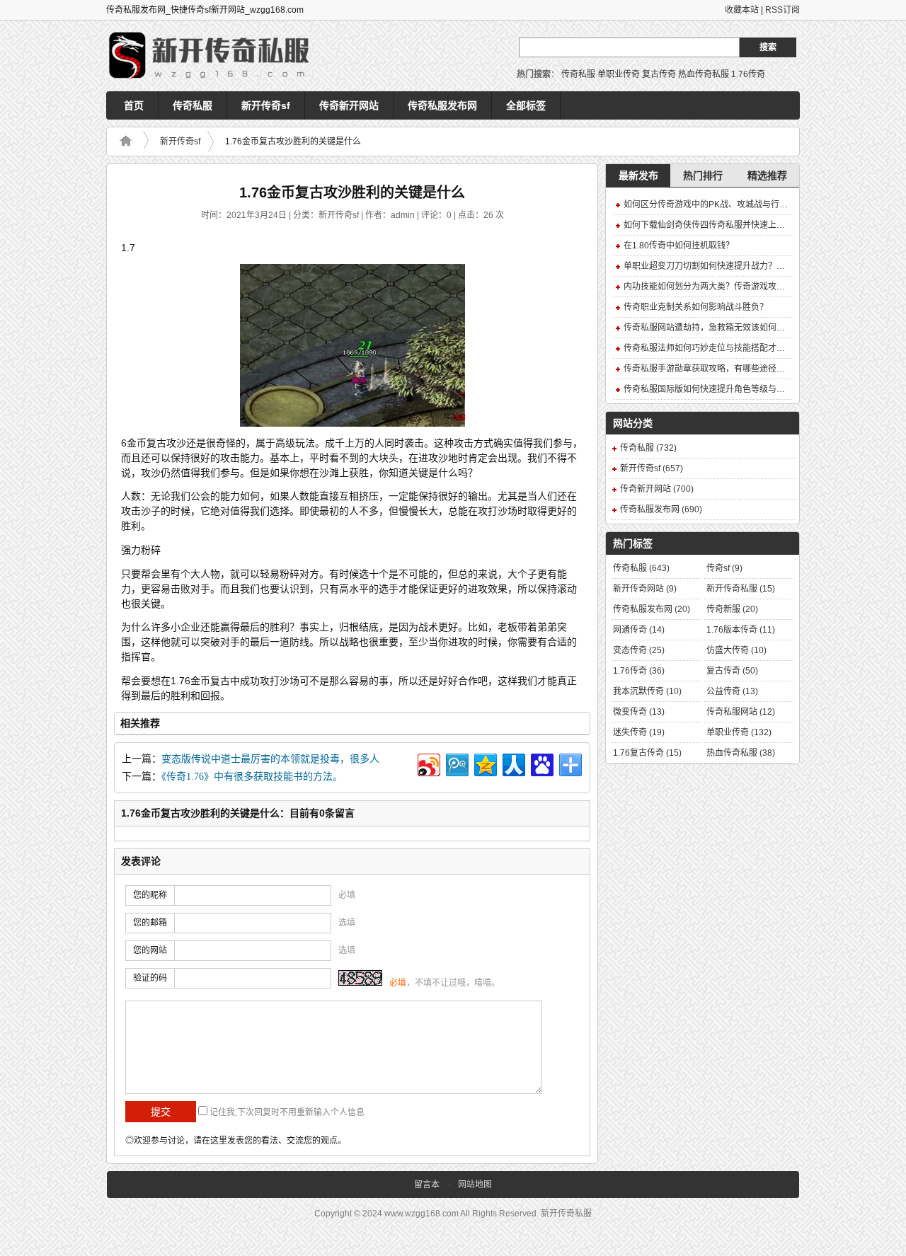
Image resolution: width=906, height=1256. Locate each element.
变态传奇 (639, 650)
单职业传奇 (618, 74)
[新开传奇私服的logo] (212, 56)
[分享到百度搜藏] (541, 763)
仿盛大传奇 (736, 650)
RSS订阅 (782, 10)
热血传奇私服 (703, 74)
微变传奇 (639, 712)
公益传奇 (732, 691)
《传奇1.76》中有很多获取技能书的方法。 (252, 776)
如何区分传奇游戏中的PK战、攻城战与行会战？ (714, 204)
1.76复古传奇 (647, 753)
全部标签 (526, 105)
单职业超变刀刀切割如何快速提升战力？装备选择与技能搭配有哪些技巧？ (764, 266)
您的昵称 (150, 895)
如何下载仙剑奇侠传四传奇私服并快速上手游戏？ (717, 225)
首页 (134, 105)
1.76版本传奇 (740, 630)
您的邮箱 (150, 923)
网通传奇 (639, 630)
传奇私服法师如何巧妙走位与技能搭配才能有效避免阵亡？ (734, 348)
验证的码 (150, 978)
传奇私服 (578, 74)
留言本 (427, 1184)
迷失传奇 (639, 732)
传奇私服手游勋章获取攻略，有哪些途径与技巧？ (717, 369)
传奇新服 (732, 609)
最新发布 (638, 175)
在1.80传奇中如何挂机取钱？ (679, 245)
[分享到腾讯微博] (456, 763)
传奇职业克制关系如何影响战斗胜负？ (696, 307)
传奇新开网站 (349, 105)
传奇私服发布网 (442, 105)
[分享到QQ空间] (484, 763)
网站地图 (475, 1184)
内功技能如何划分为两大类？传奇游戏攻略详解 (713, 287)
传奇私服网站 (740, 712)
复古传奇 (659, 74)
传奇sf (724, 568)
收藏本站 (742, 10)
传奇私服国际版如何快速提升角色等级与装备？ (713, 389)
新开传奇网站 (645, 589)
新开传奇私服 (740, 589)
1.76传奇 (748, 74)
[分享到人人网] (513, 763)
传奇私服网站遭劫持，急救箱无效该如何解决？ (713, 328)
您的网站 (150, 950)
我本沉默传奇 (647, 691)
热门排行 (703, 175)
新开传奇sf (265, 105)
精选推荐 (767, 175)
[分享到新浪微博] (428, 763)
